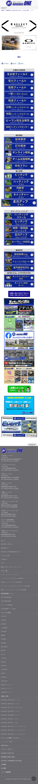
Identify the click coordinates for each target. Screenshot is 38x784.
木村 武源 (3, 631)
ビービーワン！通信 (6, 741)
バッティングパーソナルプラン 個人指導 (12, 578)
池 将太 (3, 673)
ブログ (3, 563)
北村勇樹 (3, 639)
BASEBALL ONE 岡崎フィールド (10, 715)
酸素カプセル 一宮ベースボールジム (11, 567)
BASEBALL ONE (16, 779)
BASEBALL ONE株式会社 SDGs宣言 (11, 760)
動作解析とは (4, 548)
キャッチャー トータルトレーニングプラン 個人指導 (15, 586)
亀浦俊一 (3, 635)
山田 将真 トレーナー (7, 692)
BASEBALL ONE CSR (7, 753)
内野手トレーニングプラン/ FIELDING (11, 582)
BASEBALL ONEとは (7, 544)
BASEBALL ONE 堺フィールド (9, 722)
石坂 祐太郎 (4, 681)
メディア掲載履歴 (6, 772)
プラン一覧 (4, 570)
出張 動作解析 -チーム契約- (8, 608)
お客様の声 (4, 559)
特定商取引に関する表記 (7, 757)
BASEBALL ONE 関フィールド (9, 719)
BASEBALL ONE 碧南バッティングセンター (13, 734)
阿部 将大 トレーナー (7, 684)
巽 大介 (3, 654)
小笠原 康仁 (4, 669)
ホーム (3, 540)
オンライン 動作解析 (6, 605)
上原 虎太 (3, 658)
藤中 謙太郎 (4, 646)
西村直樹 (3, 643)
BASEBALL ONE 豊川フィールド (10, 703)
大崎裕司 (3, 620)
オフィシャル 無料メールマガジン (10, 738)
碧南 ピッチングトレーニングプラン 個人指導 (13, 589)
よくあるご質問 (5, 555)
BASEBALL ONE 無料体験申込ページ (11, 551)
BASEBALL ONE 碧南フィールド (10, 711)
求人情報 (3, 768)
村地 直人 (3, 662)
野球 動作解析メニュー (7, 593)
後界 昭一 (3, 650)
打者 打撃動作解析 (6, 601)
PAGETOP (32, 444)
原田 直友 (3, 665)
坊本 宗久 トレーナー (7, 688)
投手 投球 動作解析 (6, 597)
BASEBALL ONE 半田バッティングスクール (13, 730)
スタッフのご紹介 (6, 612)
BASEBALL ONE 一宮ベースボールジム (12, 707)
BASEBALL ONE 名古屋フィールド (10, 700)
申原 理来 (3, 677)
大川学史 (3, 616)
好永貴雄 (3, 624)
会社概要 (3, 764)
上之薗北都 (4, 627)
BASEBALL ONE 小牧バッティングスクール (13, 726)
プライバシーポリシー (7, 749)
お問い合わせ (4, 745)
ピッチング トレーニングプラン (9, 574)
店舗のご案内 (4, 696)
